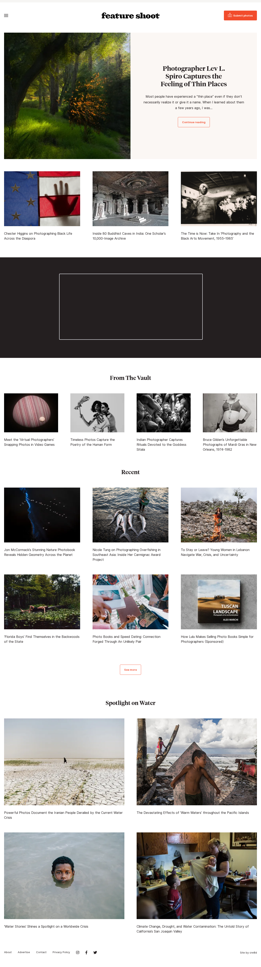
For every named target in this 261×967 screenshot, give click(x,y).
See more (130, 669)
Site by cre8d (248, 952)
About (8, 952)
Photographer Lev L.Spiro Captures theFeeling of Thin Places (194, 76)
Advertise (24, 952)
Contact (41, 952)
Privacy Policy (61, 952)
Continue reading (194, 122)
